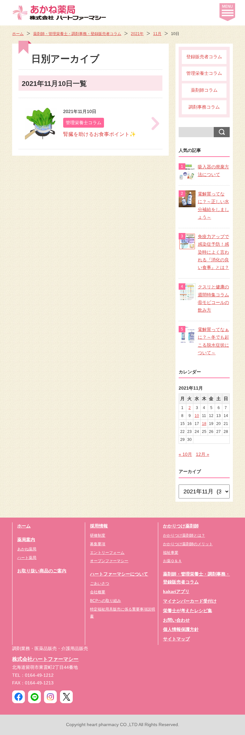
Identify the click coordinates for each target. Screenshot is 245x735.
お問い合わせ (176, 620)
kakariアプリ (176, 591)
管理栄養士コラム (204, 73)
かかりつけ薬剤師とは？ (184, 535)
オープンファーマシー (109, 561)
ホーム (18, 34)
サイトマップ (176, 639)
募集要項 (97, 544)
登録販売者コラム (204, 56)
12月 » (202, 454)
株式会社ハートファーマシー (45, 659)
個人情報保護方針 (181, 629)
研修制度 (97, 535)
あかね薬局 (26, 549)
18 (204, 423)
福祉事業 (170, 552)
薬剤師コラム (204, 90)
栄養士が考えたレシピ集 (187, 610)
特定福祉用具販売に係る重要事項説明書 (122, 612)
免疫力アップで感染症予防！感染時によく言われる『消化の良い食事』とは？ (213, 252)
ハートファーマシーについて (119, 574)
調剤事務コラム (204, 107)
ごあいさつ (99, 583)
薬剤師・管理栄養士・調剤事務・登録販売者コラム (77, 34)
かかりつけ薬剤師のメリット (188, 544)
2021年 (137, 34)
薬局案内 (26, 539)
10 (197, 415)
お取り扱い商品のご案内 (41, 571)
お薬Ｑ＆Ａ (172, 561)
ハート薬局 (26, 557)
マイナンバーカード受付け (190, 601)
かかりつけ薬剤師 (181, 526)
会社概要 (97, 592)
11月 (157, 34)
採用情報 (99, 526)
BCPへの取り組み (105, 600)
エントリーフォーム (107, 552)
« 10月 (185, 454)
